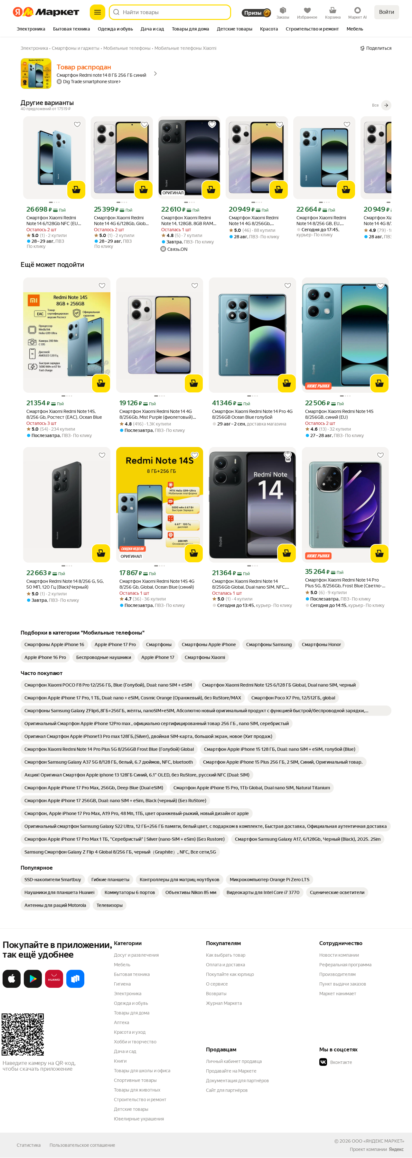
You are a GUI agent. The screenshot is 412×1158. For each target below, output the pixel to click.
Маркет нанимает (337, 993)
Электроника (127, 993)
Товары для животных (137, 1089)
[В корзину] (76, 189)
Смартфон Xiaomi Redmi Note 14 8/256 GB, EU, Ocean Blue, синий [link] (321, 220)
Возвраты (216, 993)
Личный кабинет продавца (234, 1061)
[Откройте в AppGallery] (54, 986)
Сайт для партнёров (227, 1090)
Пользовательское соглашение (82, 1145)
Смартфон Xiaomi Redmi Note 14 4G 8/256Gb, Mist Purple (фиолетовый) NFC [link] (156, 414)
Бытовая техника (132, 974)
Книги (120, 1061)
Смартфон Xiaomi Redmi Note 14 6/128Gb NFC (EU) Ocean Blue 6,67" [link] (53, 220)
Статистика (29, 1145)
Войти (386, 12)
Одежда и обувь (131, 1003)
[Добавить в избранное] (77, 124)
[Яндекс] (396, 1149)
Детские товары (131, 1109)
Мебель (122, 964)
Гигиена (122, 984)
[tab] (31, 29)
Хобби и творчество (135, 1041)
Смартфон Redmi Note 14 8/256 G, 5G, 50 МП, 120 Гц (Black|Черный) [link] (65, 584)
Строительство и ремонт (140, 1099)
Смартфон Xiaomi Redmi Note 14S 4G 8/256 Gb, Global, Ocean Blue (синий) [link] (156, 584)
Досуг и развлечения (136, 955)
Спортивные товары (135, 1080)
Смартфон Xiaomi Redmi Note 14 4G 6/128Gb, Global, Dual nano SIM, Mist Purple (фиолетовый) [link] (122, 220)
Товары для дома (131, 1012)
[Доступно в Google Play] (33, 986)
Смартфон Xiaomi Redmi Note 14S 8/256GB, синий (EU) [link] (339, 414)
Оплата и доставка (225, 964)
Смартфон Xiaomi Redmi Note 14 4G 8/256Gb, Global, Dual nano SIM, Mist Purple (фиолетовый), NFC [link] (256, 220)
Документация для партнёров (237, 1080)
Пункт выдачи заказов (342, 984)
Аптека (121, 1022)
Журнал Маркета (224, 1003)
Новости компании (339, 955)
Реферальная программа (345, 964)
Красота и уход (129, 1032)
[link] (54, 644)
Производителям (337, 974)
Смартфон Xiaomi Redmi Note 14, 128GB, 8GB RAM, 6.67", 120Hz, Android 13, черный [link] (187, 220)
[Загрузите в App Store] (12, 986)
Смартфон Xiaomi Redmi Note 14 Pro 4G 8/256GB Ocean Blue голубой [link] (252, 414)
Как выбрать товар (225, 955)
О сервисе (217, 984)
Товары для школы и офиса (142, 1070)
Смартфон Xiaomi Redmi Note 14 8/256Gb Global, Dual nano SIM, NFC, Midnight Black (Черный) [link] (249, 584)
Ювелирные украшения (139, 1118)
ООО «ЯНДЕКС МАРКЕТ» (378, 1141)
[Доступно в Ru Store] (75, 986)
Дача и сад (125, 1051)
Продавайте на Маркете (231, 1071)
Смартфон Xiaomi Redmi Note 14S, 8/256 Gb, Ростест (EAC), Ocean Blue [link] (64, 414)
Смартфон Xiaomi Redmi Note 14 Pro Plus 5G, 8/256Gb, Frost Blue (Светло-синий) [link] (343, 583)
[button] (364, 1062)
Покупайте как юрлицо (230, 974)
